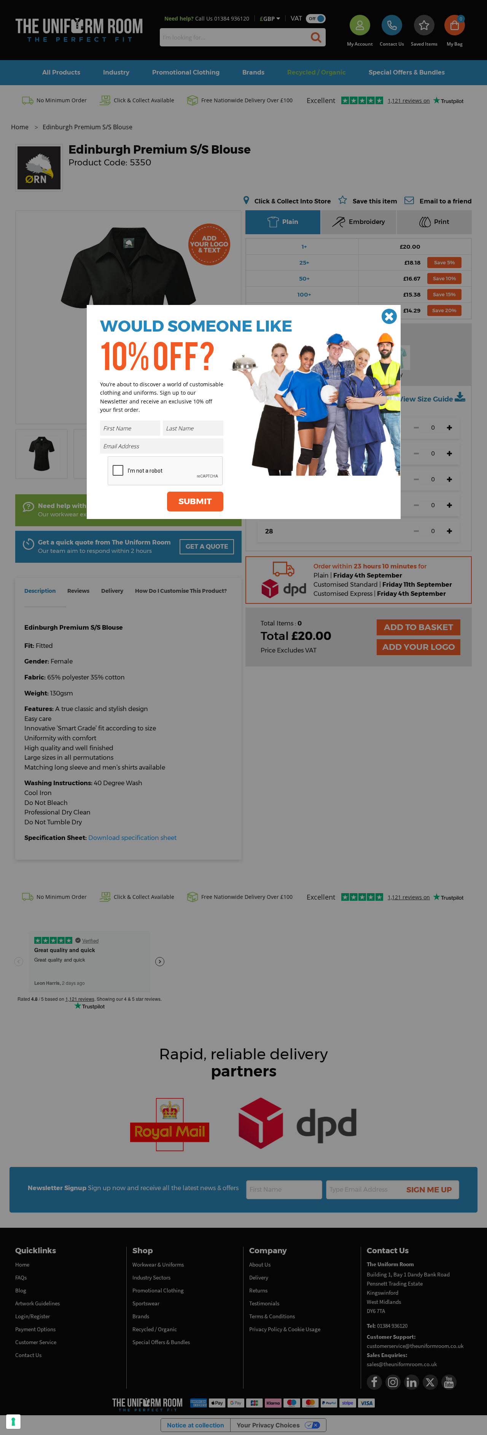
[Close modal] (389, 316)
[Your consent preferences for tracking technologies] (13, 1421)
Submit (195, 501)
